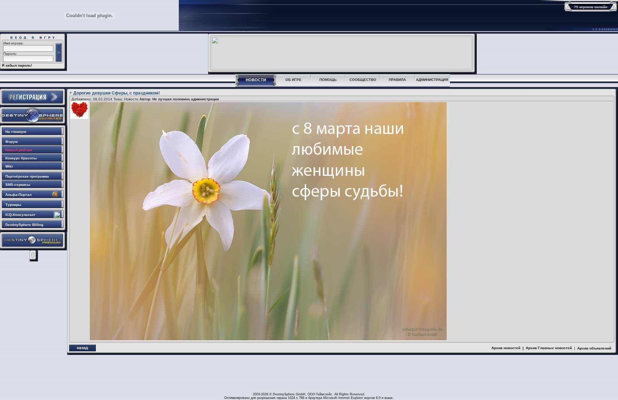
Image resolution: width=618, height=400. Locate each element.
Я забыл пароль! (17, 65)
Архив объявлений (594, 348)
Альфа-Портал (18, 195)
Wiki (9, 166)
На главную (15, 132)
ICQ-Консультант (20, 215)
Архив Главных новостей (549, 348)
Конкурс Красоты (21, 158)
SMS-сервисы (17, 185)
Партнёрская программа (27, 176)
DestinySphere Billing (24, 225)
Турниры (13, 205)
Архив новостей (505, 348)
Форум (11, 142)
